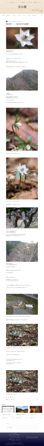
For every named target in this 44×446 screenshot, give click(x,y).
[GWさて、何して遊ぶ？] (8, 409)
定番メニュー (15, 15)
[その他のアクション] (37, 21)
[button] (41, 15)
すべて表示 (40, 404)
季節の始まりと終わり (21, 414)
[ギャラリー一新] (36, 409)
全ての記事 (3, 15)
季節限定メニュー (9, 15)
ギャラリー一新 (33, 414)
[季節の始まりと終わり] (22, 409)
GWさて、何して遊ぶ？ (7, 414)
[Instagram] (40, 11)
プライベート (24, 15)
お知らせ (19, 15)
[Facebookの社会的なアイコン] (41, 11)
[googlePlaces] (39, 11)
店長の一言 (29, 15)
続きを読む (34, 15)
